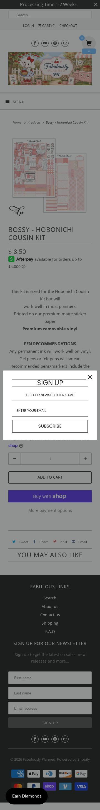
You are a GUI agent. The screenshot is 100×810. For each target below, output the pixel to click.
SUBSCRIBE (50, 426)
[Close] (90, 377)
